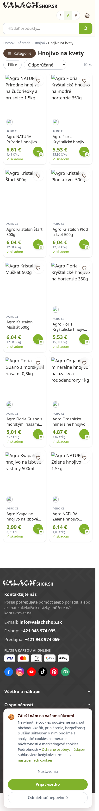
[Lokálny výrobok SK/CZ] (9, 122)
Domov (8, 43)
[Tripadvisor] (65, 671)
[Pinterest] (54, 671)
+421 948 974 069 (42, 639)
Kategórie (22, 53)
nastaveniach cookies (35, 760)
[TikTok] (42, 671)
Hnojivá (39, 43)
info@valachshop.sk (40, 622)
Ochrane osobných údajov (63, 749)
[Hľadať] (85, 28)
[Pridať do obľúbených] (38, 80)
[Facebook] (8, 671)
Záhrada (24, 43)
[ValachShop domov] (30, 5)
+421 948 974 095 (38, 631)
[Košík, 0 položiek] (87, 15)
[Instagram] (20, 671)
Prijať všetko (48, 784)
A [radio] (61, 15)
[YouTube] (31, 671)
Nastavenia (48, 771)
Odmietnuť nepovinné (48, 797)
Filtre (12, 64)
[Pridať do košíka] (38, 152)
